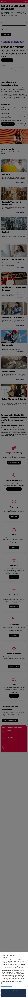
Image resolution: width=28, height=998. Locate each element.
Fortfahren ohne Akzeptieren (21, 954)
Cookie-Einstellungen (6, 986)
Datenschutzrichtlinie (13, 983)
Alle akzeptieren (13, 990)
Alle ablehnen (13, 994)
